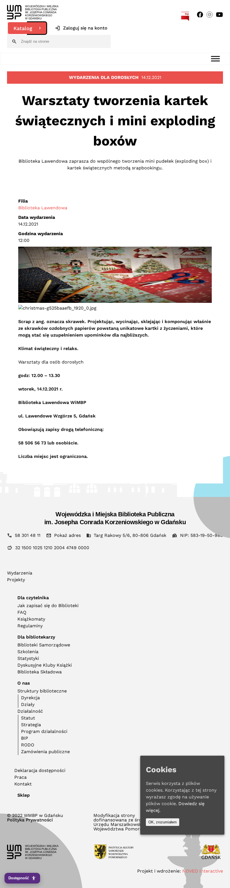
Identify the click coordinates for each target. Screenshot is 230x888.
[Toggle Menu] (215, 58)
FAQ (21, 612)
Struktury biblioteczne (42, 691)
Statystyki (28, 658)
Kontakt (23, 784)
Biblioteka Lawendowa (42, 207)
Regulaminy (30, 625)
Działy (27, 704)
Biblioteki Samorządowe (43, 645)
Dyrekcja (30, 697)
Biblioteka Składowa (39, 671)
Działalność (30, 711)
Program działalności (44, 731)
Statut (28, 718)
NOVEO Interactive (202, 871)
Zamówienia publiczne (45, 751)
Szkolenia (27, 651)
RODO (27, 745)
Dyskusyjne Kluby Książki (44, 665)
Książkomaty (31, 619)
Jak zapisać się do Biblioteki (48, 605)
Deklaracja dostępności (39, 770)
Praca (20, 777)
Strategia (31, 724)
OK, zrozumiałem (162, 822)
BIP (24, 738)
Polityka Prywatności (30, 820)
